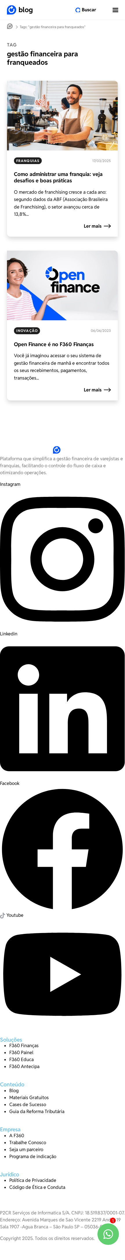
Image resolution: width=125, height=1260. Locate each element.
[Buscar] (77, 10)
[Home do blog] (10, 26)
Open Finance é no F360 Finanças (54, 344)
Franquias (27, 161)
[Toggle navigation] (115, 10)
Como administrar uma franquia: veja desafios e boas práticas (58, 177)
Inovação (27, 330)
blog (26, 9)
